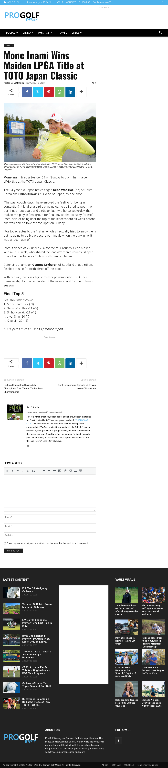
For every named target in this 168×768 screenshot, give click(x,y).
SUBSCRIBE (84, 2)
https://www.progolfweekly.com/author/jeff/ (44, 412)
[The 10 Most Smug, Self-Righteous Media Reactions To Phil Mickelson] (153, 595)
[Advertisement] (104, 17)
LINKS (75, 32)
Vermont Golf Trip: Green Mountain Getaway (37, 606)
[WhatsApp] (59, 92)
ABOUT (59, 2)
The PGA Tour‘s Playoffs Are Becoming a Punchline (36, 654)
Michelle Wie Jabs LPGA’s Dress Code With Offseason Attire (152, 703)
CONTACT (71, 2)
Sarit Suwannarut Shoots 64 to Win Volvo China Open (77, 387)
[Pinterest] (49, 92)
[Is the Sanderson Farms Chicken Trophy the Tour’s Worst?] (153, 657)
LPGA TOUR (9, 45)
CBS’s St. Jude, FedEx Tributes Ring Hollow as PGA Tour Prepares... (36, 670)
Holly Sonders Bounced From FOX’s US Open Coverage (126, 703)
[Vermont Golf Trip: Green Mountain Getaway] (11, 608)
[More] (81, 92)
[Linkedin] (70, 92)
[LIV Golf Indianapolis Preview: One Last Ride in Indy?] (11, 624)
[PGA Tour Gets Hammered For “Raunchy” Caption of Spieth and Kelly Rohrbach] (126, 657)
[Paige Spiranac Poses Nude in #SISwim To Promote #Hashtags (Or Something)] (153, 627)
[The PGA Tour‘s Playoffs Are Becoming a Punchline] (11, 656)
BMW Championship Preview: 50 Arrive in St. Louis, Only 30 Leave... (36, 638)
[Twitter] (38, 92)
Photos (44, 32)
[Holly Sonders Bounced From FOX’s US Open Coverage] (126, 689)
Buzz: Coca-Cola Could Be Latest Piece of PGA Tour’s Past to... (36, 702)
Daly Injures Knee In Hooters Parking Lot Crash (125, 641)
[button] (160, 32)
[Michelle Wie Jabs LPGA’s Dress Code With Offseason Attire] (153, 689)
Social (10, 32)
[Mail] (29, 446)
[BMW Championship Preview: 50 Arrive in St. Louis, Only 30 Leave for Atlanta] (11, 640)
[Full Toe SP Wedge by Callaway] (11, 592)
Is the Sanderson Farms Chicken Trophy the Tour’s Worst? (153, 670)
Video (27, 32)
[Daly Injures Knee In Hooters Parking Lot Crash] (126, 627)
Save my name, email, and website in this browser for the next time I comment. (48, 543)
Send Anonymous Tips (103, 2)
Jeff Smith (19, 83)
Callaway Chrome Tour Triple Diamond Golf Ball (36, 685)
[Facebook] (161, 2)
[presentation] (7, 471)
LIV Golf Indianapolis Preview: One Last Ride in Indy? (37, 623)
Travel (62, 32)
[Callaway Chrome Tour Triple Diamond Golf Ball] (11, 687)
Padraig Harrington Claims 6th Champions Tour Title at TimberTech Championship (23, 388)
